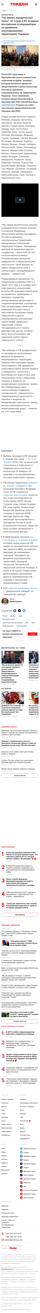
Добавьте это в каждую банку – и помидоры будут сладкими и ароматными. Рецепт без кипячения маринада (20, 1044)
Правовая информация (9, 1216)
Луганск (4, 1173)
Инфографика (6, 1131)
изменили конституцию (15, 495)
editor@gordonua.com (13, 1240)
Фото (22, 1124)
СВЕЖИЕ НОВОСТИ (10, 925)
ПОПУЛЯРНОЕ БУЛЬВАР (12, 1026)
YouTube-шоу (25, 1135)
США (32, 622)
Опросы (23, 1131)
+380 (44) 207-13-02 (13, 1237)
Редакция (4, 1209)
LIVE (21, 1117)
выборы (12, 616)
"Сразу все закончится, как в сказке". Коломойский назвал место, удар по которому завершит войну (22, 906)
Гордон (3, 10)
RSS (24, 1186)
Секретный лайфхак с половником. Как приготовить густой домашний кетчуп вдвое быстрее (22, 1070)
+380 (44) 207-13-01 (13, 1234)
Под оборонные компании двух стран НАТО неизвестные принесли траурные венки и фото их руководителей (19, 1005)
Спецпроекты (25, 1138)
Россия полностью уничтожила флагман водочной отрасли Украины (17, 761)
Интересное (5, 1135)
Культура (4, 1117)
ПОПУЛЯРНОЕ (8, 847)
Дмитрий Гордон (29, 1148)
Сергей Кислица (21, 626)
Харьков (4, 1163)
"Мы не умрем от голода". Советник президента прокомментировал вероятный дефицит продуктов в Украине (18, 978)
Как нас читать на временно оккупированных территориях (7, 1223)
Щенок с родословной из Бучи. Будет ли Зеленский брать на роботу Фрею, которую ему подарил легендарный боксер (21, 1057)
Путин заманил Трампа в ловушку (18, 769)
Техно (3, 1121)
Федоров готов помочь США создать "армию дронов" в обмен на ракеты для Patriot (24, 1014)
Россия (5, 616)
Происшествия (6, 1128)
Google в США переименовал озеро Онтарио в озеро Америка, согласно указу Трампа (19, 986)
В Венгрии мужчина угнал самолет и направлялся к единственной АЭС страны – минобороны (20, 894)
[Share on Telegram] (24, 610)
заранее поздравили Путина (23, 588)
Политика (12, 10)
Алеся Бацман (28, 1175)
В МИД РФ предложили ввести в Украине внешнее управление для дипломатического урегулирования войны (20, 869)
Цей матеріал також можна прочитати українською (19, 42)
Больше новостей (20, 1021)
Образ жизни (6, 1124)
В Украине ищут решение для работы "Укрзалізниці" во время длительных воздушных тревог (16, 995)
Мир (13, 684)
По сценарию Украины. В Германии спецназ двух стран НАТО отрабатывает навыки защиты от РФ (19, 933)
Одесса (4, 1156)
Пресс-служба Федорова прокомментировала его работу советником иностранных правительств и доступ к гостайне (20, 882)
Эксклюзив (24, 1121)
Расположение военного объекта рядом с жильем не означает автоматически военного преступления (19, 732)
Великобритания (8, 626)
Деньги (4, 1106)
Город (3, 1144)
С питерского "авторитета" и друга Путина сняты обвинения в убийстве (18, 961)
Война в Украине (7, 1099)
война (20, 616)
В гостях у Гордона (27, 1106)
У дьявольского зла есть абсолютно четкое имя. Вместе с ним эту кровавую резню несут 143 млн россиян (18, 743)
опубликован (8, 105)
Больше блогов (19, 775)
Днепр (3, 1166)
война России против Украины (12, 622)
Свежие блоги (9, 727)
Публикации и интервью (29, 1103)
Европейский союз (9, 619)
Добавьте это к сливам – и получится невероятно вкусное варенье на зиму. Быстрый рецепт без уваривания (12, 709)
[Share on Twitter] (19, 610)
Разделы (23, 1095)
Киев (3, 1148)
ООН (27, 622)
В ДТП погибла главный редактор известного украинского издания (20, 1033)
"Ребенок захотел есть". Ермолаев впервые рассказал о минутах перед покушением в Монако (19, 953)
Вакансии (4, 1206)
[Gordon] (19, 4)
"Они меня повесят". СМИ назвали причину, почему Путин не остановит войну (23, 943)
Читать (32, 634)
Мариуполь (5, 1170)
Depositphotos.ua (7, 1269)
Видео (22, 1128)
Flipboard (26, 1182)
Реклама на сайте (7, 1213)
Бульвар (6, 688)
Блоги (22, 1110)
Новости (4, 1095)
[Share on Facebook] (14, 610)
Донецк (4, 1159)
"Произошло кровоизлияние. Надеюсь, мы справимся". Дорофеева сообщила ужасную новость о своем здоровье (22, 1081)
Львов (3, 1152)
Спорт (3, 1113)
